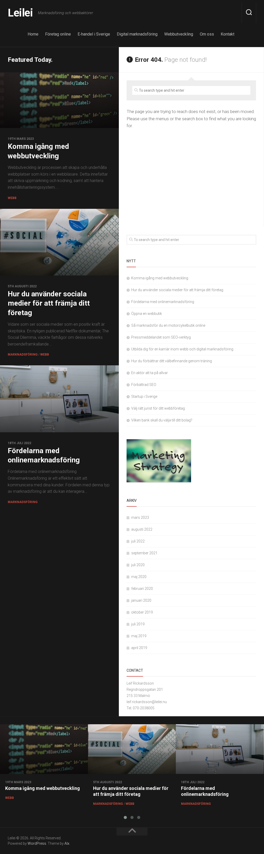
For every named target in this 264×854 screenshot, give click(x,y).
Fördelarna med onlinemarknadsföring (162, 302)
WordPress (37, 843)
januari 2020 (141, 600)
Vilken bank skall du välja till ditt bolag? (161, 420)
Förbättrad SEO (143, 385)
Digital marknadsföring (137, 34)
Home (33, 34)
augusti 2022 (141, 529)
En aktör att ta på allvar (149, 373)
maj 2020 (138, 577)
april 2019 (139, 648)
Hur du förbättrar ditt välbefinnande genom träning (171, 361)
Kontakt (227, 34)
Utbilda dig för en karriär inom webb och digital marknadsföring (182, 349)
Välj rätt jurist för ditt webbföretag (158, 408)
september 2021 (144, 553)
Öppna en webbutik (146, 314)
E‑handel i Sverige (94, 34)
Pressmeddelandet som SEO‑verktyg (161, 337)
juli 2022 (138, 541)
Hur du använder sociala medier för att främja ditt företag (49, 303)
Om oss (207, 34)
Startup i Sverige (144, 396)
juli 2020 (138, 565)
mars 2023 (140, 517)
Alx (66, 843)
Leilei (20, 12)
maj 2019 (138, 636)
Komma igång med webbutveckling (159, 278)
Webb (12, 198)
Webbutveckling (178, 34)
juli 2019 (138, 624)
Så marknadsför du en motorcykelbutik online (168, 325)
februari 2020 (142, 588)
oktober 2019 (142, 612)
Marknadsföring (23, 354)
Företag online (58, 34)
